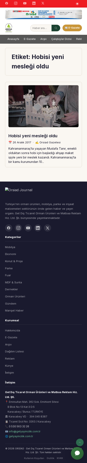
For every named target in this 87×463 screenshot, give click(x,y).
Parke (9, 268)
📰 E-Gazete (72, 27)
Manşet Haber (14, 310)
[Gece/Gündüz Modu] (77, 3)
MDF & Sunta (13, 282)
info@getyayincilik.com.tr (24, 431)
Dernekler (11, 289)
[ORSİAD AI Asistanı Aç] (77, 453)
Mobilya (10, 247)
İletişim (9, 372)
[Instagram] (15, 4)
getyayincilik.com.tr (21, 436)
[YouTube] (24, 4)
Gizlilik (50, 458)
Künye (9, 365)
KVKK (60, 458)
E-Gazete (30, 39)
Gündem (10, 303)
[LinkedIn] (33, 4)
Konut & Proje (14, 261)
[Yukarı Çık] (80, 442)
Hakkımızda (12, 330)
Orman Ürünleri (15, 296)
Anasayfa (13, 39)
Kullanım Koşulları (34, 458)
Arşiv (43, 39)
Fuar (8, 275)
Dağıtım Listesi (14, 351)
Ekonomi (10, 254)
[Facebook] (6, 4)
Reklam (10, 358)
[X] (42, 4)
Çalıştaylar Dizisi (61, 39)
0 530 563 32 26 (19, 426)
